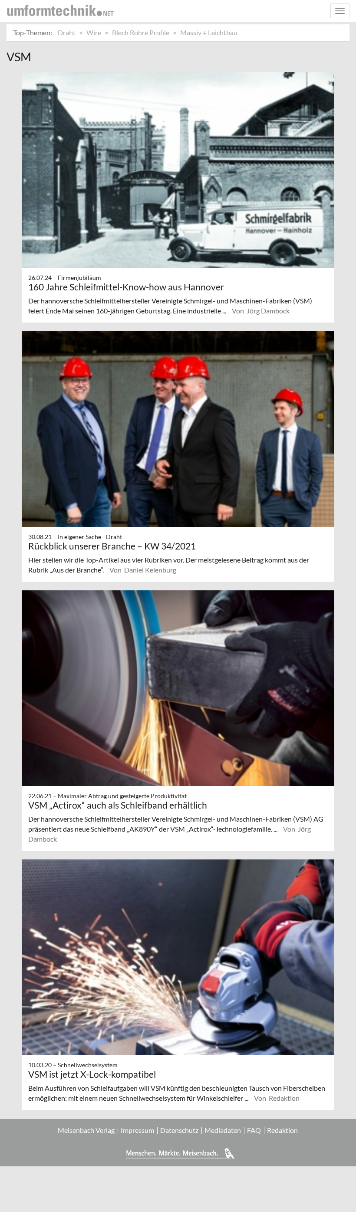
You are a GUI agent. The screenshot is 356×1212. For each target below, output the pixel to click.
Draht (67, 32)
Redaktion (282, 1130)
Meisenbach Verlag (86, 1130)
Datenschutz (179, 1130)
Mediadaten (222, 1130)
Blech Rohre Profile (140, 32)
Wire (93, 32)
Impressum (137, 1130)
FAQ (254, 1130)
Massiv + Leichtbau (208, 32)
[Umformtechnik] (60, 10)
